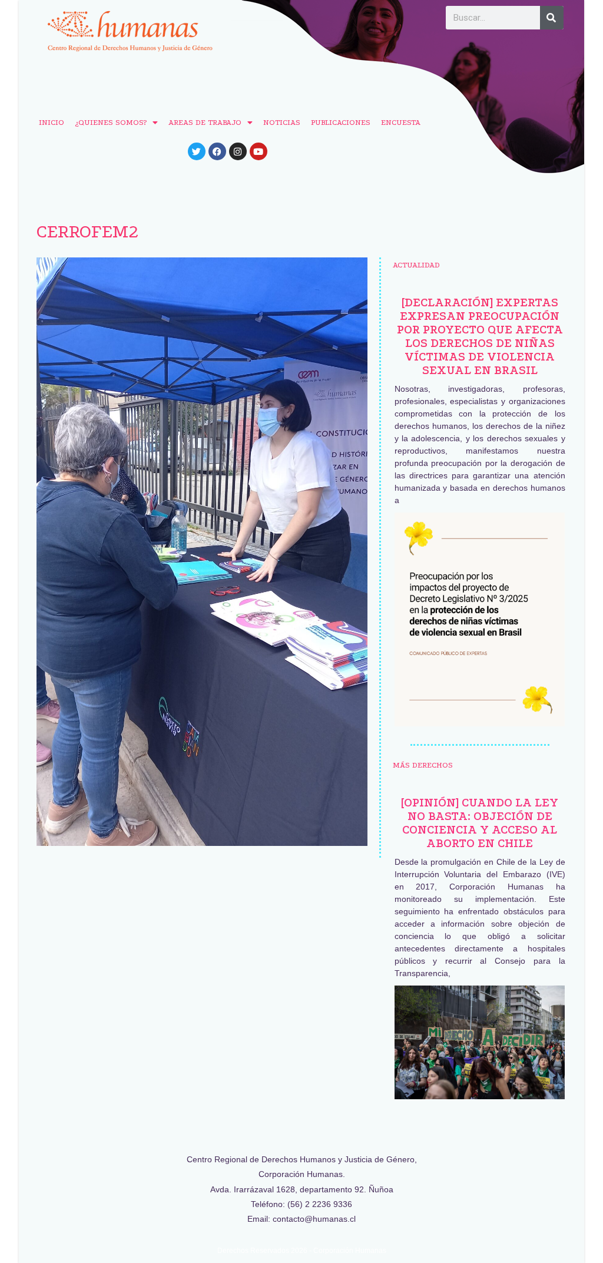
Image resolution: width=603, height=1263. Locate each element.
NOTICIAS (281, 122)
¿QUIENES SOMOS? (111, 122)
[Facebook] (217, 151)
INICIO (51, 122)
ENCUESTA (400, 122)
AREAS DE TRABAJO (204, 122)
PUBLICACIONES (340, 122)
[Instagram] (238, 151)
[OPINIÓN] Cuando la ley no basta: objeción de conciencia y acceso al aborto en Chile (479, 823)
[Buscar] (552, 17)
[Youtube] (258, 151)
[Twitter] (197, 151)
